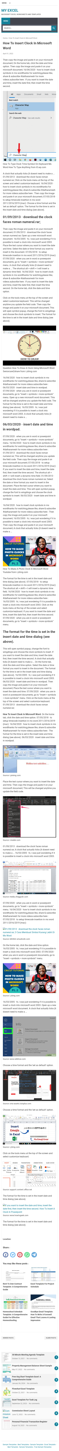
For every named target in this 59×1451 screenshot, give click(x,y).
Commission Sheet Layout (23, 1411)
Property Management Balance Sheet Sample (32, 1366)
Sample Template (36, 1445)
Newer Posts (8, 1338)
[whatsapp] (27, 1254)
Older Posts (51, 1338)
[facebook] (5, 1254)
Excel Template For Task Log (24, 1400)
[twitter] (13, 1254)
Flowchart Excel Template (23, 1389)
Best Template (13, 1447)
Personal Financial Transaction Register (29, 1422)
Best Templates (23, 1445)
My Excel (9, 10)
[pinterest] (20, 1254)
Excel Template (49, 1445)
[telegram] (34, 1254)
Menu (5, 21)
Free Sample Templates (42, 1447)
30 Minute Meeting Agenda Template (28, 1355)
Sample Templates (9, 1445)
